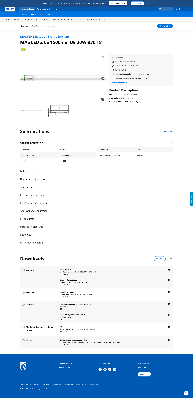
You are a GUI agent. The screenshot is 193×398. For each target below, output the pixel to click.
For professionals (27, 9)
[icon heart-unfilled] (154, 9)
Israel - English (143, 367)
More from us (58, 9)
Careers (36, 384)
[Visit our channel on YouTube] (114, 369)
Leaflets (30, 269)
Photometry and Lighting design (40, 329)
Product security (81, 384)
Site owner (46, 384)
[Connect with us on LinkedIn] (105, 369)
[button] (23, 78)
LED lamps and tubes (30, 19)
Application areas (37, 14)
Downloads (50, 26)
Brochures (31, 292)
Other (29, 340)
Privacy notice (68, 384)
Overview (24, 26)
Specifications (37, 26)
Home (7, 19)
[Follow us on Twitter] (109, 369)
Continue (137, 3)
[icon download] (169, 269)
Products (24, 14)
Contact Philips (64, 367)
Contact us (144, 374)
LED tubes (45, 19)
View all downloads (119, 82)
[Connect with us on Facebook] (100, 369)
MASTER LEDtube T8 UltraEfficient (64, 19)
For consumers (42, 9)
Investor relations (25, 384)
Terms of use (94, 384)
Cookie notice (57, 384)
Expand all (168, 131)
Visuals (30, 304)
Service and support (54, 14)
